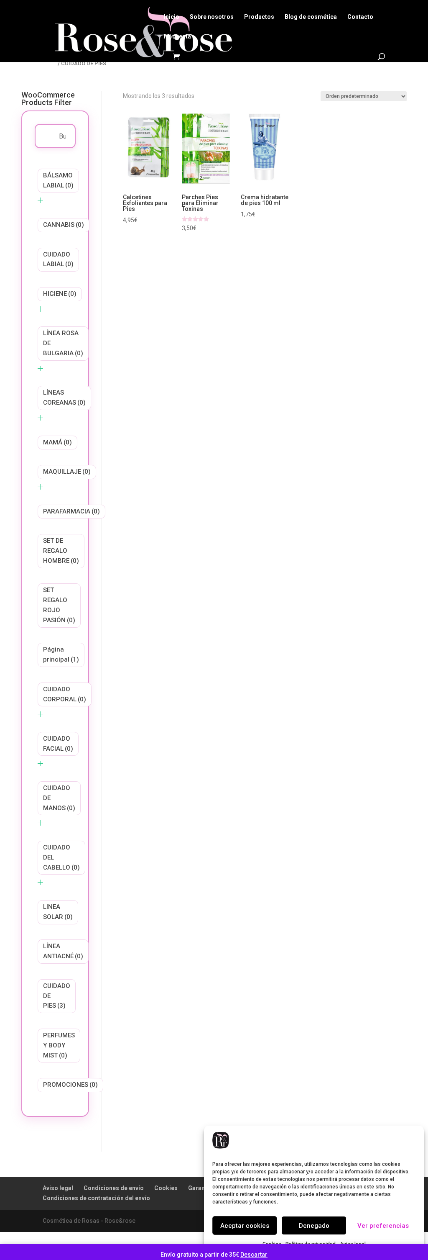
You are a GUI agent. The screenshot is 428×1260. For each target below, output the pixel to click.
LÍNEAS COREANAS (64, 397)
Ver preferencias (383, 1225)
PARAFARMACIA (71, 511)
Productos (259, 17)
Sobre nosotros (212, 17)
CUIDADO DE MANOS (59, 798)
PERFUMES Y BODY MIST (59, 1045)
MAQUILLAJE (67, 471)
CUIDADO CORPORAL (64, 694)
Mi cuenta (177, 36)
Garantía (200, 1188)
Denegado (314, 1225)
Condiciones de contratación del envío (96, 1198)
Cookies (166, 1188)
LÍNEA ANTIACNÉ (63, 951)
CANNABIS (63, 224)
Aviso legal (58, 1188)
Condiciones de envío (114, 1188)
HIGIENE (59, 294)
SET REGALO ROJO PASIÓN (59, 605)
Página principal (61, 654)
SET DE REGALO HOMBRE (61, 551)
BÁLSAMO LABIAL (58, 180)
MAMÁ (57, 442)
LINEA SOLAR (58, 912)
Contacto (360, 17)
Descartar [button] (254, 1254)
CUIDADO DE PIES (56, 996)
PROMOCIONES (70, 1084)
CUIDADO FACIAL (58, 743)
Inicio (171, 17)
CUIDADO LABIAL (58, 259)
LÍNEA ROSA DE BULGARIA (63, 343)
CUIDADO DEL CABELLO (61, 857)
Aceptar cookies (244, 1225)
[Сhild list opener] (40, 200)
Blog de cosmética (311, 17)
